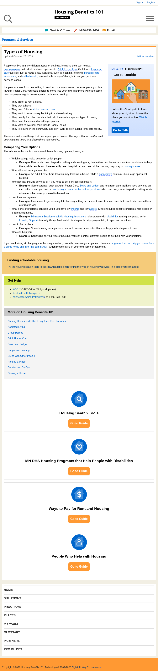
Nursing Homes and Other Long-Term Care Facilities (37, 321)
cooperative (105, 174)
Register (151, 2)
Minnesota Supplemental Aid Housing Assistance (58, 216)
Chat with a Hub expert (25, 293)
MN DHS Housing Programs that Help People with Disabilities (79, 461)
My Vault (11, 623)
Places (10, 615)
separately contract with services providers (77, 189)
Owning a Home (16, 373)
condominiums (12, 69)
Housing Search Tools (79, 413)
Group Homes (15, 332)
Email (111, 30)
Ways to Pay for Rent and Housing (79, 509)
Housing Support (28, 220)
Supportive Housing (18, 350)
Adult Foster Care (67, 69)
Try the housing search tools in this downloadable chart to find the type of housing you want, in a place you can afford (73, 266)
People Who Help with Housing (79, 556)
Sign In (140, 2)
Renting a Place (16, 361)
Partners (12, 640)
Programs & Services (17, 39)
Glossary (12, 632)
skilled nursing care (44, 109)
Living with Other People (21, 355)
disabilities (112, 216)
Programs (12, 606)
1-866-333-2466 (88, 30)
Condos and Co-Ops (19, 367)
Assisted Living (16, 326)
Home (8, 589)
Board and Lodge (89, 185)
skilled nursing (30, 76)
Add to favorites (145, 56)
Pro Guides (13, 649)
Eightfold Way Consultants (85, 667)
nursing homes (132, 166)
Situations (12, 598)
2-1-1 (15, 289)
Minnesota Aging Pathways (28, 296)
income (75, 208)
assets (93, 208)
